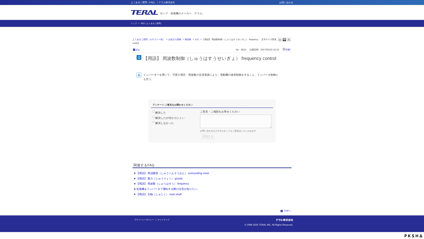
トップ (134, 23)
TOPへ (287, 210)
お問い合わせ (286, 2)
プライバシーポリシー (144, 220)
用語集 (188, 39)
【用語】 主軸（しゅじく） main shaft (159, 194)
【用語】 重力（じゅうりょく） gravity (159, 178)
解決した (160, 112)
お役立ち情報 (174, 39)
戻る (138, 50)
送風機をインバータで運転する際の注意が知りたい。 (168, 189)
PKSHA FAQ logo (413, 236)
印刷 (288, 49)
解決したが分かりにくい (170, 118)
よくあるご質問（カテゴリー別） (148, 39)
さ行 (197, 39)
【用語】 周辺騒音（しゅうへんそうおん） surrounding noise (172, 173)
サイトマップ (163, 220)
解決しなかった (164, 123)
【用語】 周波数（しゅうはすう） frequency (162, 183)
